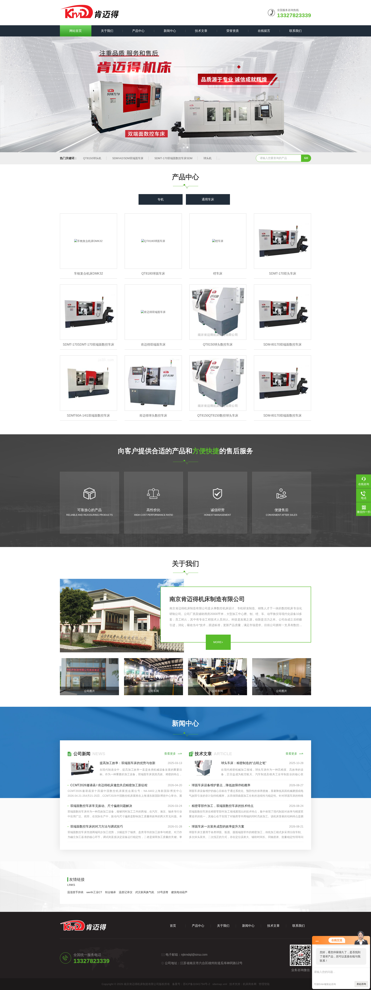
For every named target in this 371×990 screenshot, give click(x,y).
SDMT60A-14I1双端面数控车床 (88, 415)
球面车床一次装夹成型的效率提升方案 (218, 826)
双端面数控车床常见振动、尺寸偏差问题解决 (101, 805)
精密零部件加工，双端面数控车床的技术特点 (223, 805)
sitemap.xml (219, 984)
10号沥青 (162, 892)
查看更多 (170, 753)
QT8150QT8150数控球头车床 (217, 415)
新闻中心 (170, 30)
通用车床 (208, 199)
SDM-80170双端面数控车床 (282, 344)
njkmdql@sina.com (194, 954)
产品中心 (138, 30)
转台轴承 (110, 892)
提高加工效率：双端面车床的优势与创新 (127, 763)
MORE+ (218, 642)
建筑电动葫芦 (179, 892)
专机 (160, 199)
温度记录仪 (125, 892)
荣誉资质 (232, 30)
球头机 (207, 158)
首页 (173, 925)
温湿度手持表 (75, 892)
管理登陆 (264, 984)
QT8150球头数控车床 (218, 344)
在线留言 (264, 30)
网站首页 (75, 30)
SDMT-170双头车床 (282, 273)
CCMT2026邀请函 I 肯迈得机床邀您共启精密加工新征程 (108, 785)
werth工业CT (94, 892)
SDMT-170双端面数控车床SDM (173, 158)
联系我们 (295, 30)
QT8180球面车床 (153, 273)
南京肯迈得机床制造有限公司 (207, 599)
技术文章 (201, 30)
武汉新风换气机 (144, 892)
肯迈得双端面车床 (153, 344)
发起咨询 (361, 984)
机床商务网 (249, 984)
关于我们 (107, 30)
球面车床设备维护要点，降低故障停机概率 (221, 785)
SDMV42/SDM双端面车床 (127, 158)
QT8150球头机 (92, 158)
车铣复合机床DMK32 (88, 273)
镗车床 (217, 273)
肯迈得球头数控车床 (153, 415)
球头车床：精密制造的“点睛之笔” (243, 763)
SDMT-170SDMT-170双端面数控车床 (88, 344)
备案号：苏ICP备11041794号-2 (191, 984)
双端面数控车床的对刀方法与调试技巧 (96, 826)
